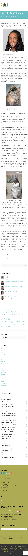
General (2, 365)
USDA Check (3, 551)
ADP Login (20, 548)
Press (2, 379)
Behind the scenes (5, 348)
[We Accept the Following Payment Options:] (14, 511)
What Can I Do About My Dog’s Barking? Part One (10, 312)
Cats (2, 352)
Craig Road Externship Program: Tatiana (14, 281)
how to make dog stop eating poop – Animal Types (12, 321)
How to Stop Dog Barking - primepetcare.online (11, 311)
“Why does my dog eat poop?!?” (7, 319)
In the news (3, 370)
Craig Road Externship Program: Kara (13, 286)
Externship (3, 361)
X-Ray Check (7, 549)
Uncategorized (4, 383)
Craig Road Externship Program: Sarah (13, 296)
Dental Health (4, 354)
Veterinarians (3, 385)
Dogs (2, 357)
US (26, 549)
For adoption (3, 363)
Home (2, 16)
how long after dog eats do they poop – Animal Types (12, 318)
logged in (9, 258)
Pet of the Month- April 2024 (11, 291)
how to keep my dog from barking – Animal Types (12, 314)
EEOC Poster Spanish (5, 553)
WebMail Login (4, 548)
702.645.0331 (7, 481)
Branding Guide (18, 549)
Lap (23, 549)
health (2, 368)
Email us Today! (4, 484)
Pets (2, 376)
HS (11, 553)
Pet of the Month (4, 374)
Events (2, 359)
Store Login (14, 548)
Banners (12, 549)
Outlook (10, 548)
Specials (2, 381)
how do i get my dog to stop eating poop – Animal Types (13, 324)
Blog (2, 350)
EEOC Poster (10, 551)
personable (3, 372)
